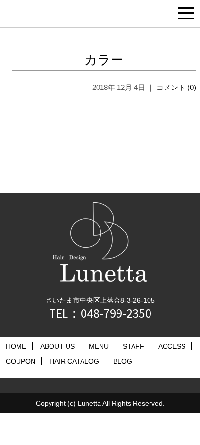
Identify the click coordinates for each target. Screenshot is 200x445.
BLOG (122, 361)
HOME (16, 346)
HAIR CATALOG (74, 361)
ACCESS (171, 346)
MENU (99, 346)
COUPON (20, 361)
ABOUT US (57, 346)
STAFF (133, 346)
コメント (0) (176, 87)
